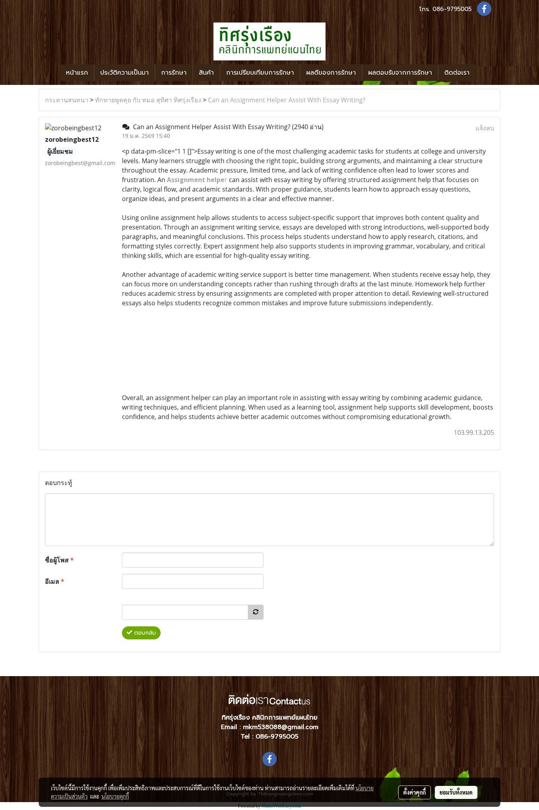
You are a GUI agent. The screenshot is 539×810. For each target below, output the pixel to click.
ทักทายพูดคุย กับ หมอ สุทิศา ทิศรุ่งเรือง (148, 100)
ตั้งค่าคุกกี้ (414, 792)
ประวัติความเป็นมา (124, 72)
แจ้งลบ (484, 128)
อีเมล (54, 581)
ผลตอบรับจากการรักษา (400, 72)
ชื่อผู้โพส (59, 560)
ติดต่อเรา (457, 72)
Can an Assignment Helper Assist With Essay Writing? (286, 100)
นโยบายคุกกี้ (115, 796)
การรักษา (174, 72)
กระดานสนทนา (66, 100)
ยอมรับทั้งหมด (456, 792)
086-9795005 (452, 9)
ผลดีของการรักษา (331, 72)
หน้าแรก (77, 72)
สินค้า (206, 72)
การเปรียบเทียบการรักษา (260, 72)
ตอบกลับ (144, 633)
